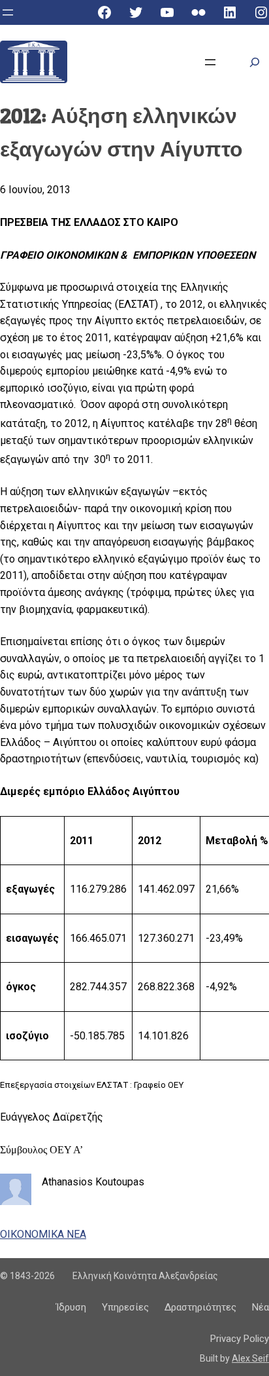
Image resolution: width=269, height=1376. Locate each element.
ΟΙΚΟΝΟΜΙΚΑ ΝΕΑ (43, 1234)
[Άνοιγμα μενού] (8, 12)
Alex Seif (250, 1358)
